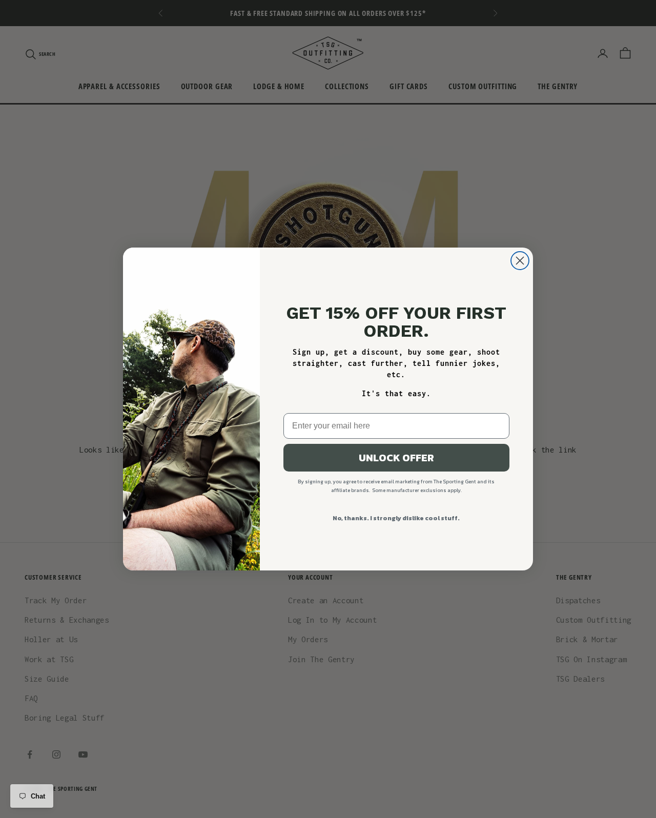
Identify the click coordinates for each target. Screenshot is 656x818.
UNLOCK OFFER (396, 457)
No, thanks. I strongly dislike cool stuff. (396, 518)
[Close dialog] (520, 261)
